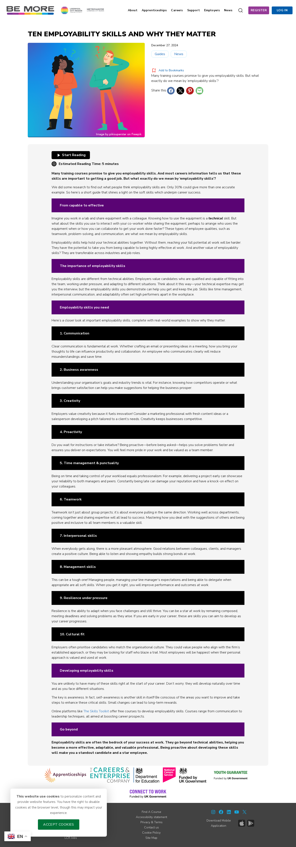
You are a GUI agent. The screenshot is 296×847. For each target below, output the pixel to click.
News (178, 54)
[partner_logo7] (148, 793)
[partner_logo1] (65, 775)
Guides (160, 54)
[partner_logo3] (146, 775)
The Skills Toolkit (96, 711)
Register (259, 10)
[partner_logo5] (192, 775)
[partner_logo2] (110, 775)
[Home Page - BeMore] (30, 10)
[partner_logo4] (169, 775)
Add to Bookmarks (171, 70)
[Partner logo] (82, 10)
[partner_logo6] (231, 775)
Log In (282, 10)
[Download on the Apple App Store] (241, 823)
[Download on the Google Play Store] (250, 823)
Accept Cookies (58, 824)
